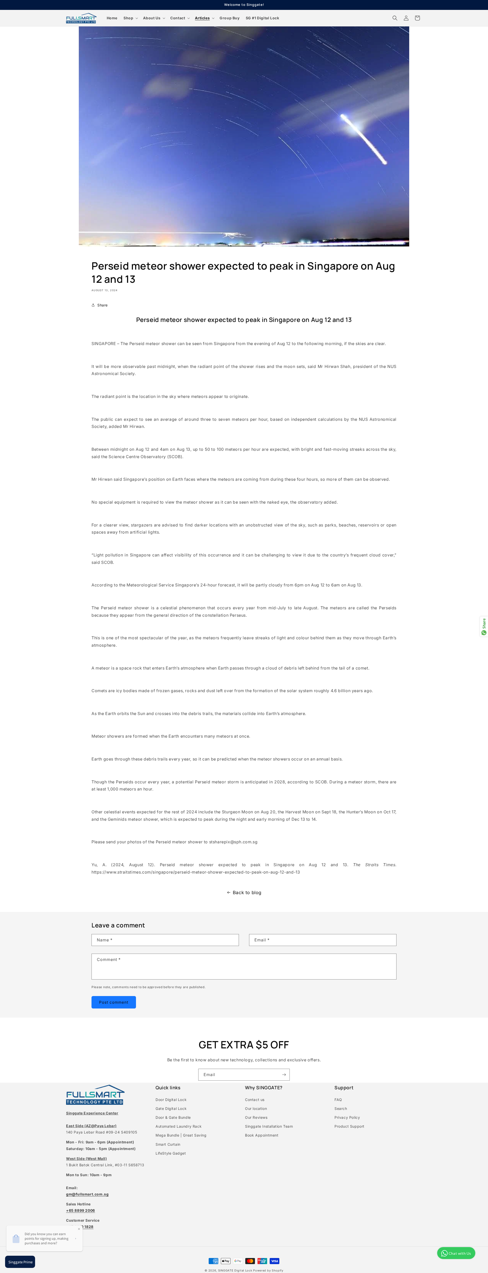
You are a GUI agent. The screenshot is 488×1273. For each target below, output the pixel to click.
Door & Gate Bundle (173, 1117)
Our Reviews (256, 1117)
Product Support (349, 1126)
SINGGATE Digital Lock (235, 1270)
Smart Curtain (168, 1144)
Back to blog (247, 892)
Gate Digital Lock (171, 1108)
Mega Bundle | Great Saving (181, 1135)
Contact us (255, 1099)
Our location (256, 1108)
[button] (130, 18)
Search (340, 1108)
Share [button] (102, 305)
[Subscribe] (283, 1075)
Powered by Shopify (268, 1270)
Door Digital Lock (171, 1099)
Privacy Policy (347, 1117)
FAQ (338, 1099)
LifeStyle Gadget (171, 1153)
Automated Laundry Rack (179, 1126)
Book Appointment (262, 1135)
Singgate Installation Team (269, 1126)
